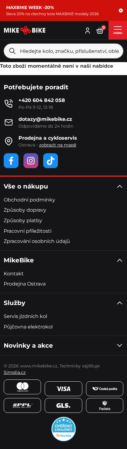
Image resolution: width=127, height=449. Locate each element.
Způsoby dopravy (25, 210)
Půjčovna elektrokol (28, 327)
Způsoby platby (23, 220)
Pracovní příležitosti (27, 231)
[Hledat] (12, 51)
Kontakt (14, 274)
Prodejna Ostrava (25, 284)
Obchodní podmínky (29, 200)
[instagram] (30, 160)
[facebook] (11, 160)
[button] (121, 10)
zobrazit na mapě (57, 145)
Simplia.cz (15, 372)
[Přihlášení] (87, 29)
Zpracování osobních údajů (37, 241)
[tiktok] (50, 160)
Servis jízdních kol (25, 316)
